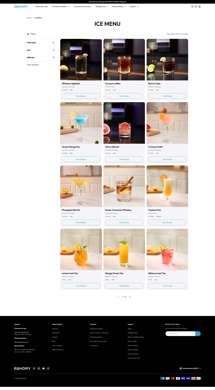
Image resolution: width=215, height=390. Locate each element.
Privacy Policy (132, 341)
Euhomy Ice (56, 333)
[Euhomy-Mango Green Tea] (124, 249)
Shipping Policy (133, 333)
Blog (53, 341)
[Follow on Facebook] (34, 368)
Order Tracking (133, 350)
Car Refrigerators (96, 337)
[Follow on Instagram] (39, 368)
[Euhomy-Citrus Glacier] (124, 123)
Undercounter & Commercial (99, 333)
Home (29, 18)
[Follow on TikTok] (48, 368)
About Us (55, 329)
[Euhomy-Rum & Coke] (167, 59)
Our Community (57, 345)
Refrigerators (101, 6)
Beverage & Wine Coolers (98, 341)
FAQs (129, 329)
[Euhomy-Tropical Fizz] (167, 186)
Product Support (133, 354)
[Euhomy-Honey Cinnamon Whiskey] (124, 186)
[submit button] (198, 333)
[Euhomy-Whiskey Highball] (81, 59)
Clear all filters (33, 64)
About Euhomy (117, 6)
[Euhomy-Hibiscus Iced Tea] (167, 249)
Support (133, 6)
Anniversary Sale (41, 6)
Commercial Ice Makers (82, 6)
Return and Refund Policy (136, 337)
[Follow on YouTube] (43, 368)
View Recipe (81, 96)
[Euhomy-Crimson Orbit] (167, 123)
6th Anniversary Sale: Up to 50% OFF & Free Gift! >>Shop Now (107, 2)
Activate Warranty (134, 358)
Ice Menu (55, 337)
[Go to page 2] (130, 297)
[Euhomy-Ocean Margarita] (81, 123)
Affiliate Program (57, 350)
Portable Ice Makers (59, 6)
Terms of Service (133, 345)
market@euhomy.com (21, 342)
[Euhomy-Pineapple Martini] (81, 186)
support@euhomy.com (21, 332)
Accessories (94, 345)
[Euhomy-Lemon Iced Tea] (81, 249)
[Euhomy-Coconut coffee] (124, 59)
